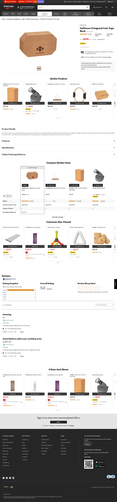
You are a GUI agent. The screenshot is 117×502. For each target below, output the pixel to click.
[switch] (5, 196)
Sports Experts (25, 454)
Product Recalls (6, 462)
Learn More (87, 457)
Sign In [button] (111, 1)
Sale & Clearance (88, 13)
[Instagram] (10, 478)
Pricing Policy (64, 451)
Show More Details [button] (57, 217)
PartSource (24, 448)
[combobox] (106, 305)
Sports (33, 14)
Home (3, 19)
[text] (12, 109)
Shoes (26, 14)
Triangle (23, 445)
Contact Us (5, 459)
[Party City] (41, 1)
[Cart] (112, 7)
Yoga (23, 19)
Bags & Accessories (76, 13)
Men (13, 14)
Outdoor (56, 14)
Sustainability (44, 451)
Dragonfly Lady (7, 341)
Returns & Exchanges (7, 448)
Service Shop (5, 445)
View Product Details (98, 34)
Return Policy (64, 454)
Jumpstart (43, 454)
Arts (4, 317)
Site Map (62, 445)
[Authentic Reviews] (9, 279)
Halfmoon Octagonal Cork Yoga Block (97, 30)
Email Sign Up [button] (79, 1)
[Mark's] (35, 1)
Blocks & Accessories (32, 19)
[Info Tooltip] (103, 39)
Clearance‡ (82, 43)
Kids (19, 14)
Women (6, 14)
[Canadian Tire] (22, 1)
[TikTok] (7, 478)
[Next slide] (115, 90)
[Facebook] (4, 478)
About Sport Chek (45, 439)
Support (87, 1)
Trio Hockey (24, 456)
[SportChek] (29, 1)
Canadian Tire (25, 439)
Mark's (23, 442)
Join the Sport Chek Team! (47, 445)
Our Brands (43, 442)
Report (22, 331)
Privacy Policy (64, 439)
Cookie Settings (6, 465)
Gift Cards (5, 456)
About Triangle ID (45, 448)
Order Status (98, 7)
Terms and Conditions (65, 442)
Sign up (87, 444)
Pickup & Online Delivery (8, 442)
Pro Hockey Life (25, 451)
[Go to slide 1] (39, 68)
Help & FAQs (5, 451)
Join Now (71, 425)
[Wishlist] (106, 7)
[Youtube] (13, 478)
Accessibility (63, 448)
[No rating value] (49, 201)
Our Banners (25, 459)
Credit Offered (69, 1)
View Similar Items (110, 34)
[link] (86, 34)
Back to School (110, 13)
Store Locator (5, 454)
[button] (87, 7)
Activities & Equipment (45, 13)
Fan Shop (65, 13)
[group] (34, 109)
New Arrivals (99, 13)
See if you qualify (107, 57)
